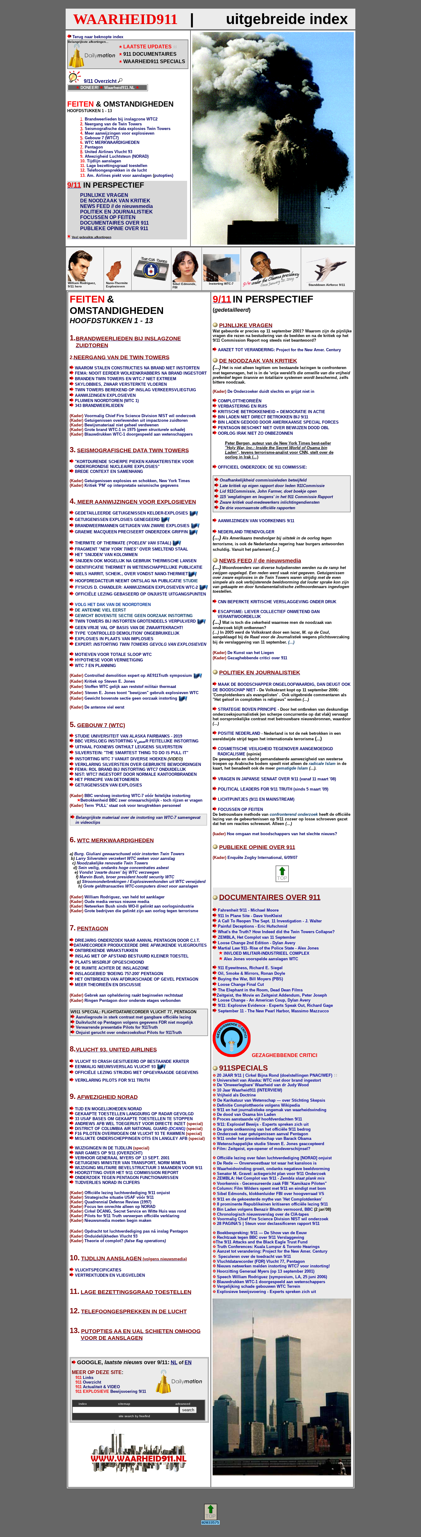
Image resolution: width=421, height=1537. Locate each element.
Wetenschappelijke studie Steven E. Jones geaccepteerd (270, 1143)
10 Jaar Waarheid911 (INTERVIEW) (249, 1090)
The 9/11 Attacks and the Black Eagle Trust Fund (262, 1242)
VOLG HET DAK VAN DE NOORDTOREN (113, 604)
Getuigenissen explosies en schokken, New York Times (137, 480)
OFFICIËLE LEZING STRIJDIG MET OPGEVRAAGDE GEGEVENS (136, 1072)
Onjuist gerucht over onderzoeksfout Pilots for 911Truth (129, 1032)
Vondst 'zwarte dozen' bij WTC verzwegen (119, 872)
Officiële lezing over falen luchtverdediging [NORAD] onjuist (274, 1158)
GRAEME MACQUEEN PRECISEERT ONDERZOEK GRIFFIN (131, 532)
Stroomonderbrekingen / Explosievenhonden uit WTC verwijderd (144, 881)
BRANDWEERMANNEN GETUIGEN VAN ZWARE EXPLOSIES (133, 525)
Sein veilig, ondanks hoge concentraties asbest (123, 867)
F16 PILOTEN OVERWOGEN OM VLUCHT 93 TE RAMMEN (130, 1133)
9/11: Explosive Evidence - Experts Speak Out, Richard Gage (275, 1005)
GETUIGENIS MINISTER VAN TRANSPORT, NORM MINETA (130, 1163)
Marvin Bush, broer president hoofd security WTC (127, 877)
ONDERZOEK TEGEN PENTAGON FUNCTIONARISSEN (126, 1177)
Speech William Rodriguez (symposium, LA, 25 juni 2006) (272, 1277)
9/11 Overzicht (100, 81)
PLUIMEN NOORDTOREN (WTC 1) (107, 400)
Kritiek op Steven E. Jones (109, 681)
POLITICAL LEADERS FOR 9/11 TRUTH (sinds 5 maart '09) (273, 789)
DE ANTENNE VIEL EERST (100, 610)
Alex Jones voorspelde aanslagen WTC (261, 959)
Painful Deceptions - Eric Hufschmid (252, 926)
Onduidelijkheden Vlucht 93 (110, 1236)
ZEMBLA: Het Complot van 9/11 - (270, 1178)
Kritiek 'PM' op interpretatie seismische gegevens (131, 485)
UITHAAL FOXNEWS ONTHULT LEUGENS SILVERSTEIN (128, 747)
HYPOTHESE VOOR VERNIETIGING (109, 660)
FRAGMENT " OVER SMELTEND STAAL (131, 549)
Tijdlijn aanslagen (104, 161)
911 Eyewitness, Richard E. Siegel (250, 968)
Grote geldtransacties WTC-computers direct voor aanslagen (140, 886)
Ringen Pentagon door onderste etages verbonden (132, 1000)
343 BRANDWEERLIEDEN (99, 405)
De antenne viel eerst (104, 707)
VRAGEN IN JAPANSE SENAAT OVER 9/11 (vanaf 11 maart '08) (277, 779)
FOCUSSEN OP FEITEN (108, 217)
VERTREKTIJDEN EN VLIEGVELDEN (110, 1275)
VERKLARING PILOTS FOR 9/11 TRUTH (112, 1080)
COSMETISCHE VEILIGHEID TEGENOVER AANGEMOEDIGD (275, 748)
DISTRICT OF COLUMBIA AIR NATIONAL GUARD (130, 1128)
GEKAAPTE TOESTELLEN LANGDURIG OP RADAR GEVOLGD (134, 1114)
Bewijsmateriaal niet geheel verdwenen (121, 425)
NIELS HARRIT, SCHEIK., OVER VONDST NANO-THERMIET (131, 573)
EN (188, 1362)
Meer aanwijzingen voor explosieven (119, 133)
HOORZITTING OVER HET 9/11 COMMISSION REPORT (126, 1172)
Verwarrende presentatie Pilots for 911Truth (117, 1027)
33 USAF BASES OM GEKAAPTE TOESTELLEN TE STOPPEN (134, 1118)
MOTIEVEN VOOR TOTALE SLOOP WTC (113, 654)
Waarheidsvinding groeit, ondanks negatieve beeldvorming (273, 1168)
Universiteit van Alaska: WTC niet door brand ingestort (268, 1080)
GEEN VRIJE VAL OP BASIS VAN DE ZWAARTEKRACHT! (129, 627)
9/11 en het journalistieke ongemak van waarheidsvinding (271, 1110)
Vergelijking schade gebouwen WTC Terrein (258, 1286)
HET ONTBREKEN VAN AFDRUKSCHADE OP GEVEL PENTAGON (136, 979)
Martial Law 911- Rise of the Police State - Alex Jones (268, 948)
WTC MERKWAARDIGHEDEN (112, 142)
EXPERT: (140, 644)
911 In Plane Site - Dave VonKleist (250, 915)
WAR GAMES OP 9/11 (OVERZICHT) (108, 1153)
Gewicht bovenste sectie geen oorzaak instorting (130, 698)
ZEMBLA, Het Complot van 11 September (257, 937)
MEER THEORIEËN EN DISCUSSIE (108, 984)
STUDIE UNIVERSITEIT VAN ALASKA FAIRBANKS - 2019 (128, 736)
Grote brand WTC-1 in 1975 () (134, 429)
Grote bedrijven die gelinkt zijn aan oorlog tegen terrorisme (141, 911)
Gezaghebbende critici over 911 (257, 658)
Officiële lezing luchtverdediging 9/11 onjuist (127, 1192)
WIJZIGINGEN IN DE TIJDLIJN (103, 1148)
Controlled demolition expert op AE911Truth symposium (138, 675)
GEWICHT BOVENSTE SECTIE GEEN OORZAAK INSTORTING (134, 615)
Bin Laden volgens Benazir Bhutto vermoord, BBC (265, 1209)
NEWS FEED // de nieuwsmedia (116, 206)
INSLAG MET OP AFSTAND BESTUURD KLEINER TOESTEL (132, 956)
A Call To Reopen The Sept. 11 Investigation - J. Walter (270, 921)
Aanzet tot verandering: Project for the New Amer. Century (272, 1251)
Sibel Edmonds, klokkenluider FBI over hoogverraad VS (270, 1193)
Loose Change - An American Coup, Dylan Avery (264, 1000)
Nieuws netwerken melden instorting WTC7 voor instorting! (273, 1266)
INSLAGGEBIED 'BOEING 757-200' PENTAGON (119, 973)
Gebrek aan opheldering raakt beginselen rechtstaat (133, 995)
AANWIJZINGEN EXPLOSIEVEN (105, 395)
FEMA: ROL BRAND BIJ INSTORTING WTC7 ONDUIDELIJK (130, 769)
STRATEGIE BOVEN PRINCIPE (247, 709)
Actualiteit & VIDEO (98, 1387)
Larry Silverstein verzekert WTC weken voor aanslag (125, 858)
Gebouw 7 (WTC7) (102, 138)
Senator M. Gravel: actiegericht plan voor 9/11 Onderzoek (271, 1173)
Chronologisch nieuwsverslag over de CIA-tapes (263, 1214)
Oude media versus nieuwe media (116, 901)
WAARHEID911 (125, 19)
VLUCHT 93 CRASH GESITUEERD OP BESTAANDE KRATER (132, 1061)
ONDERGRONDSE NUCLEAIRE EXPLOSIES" (117, 466)
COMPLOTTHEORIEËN (239, 401)
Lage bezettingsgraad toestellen (117, 165)
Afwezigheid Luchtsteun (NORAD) (117, 156)
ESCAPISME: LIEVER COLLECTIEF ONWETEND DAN (269, 611)
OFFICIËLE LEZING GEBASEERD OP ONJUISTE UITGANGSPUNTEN (140, 594)
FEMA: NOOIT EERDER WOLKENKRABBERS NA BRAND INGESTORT (141, 373)
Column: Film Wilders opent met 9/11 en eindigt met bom (271, 1188)
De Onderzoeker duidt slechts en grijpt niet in (270, 391)
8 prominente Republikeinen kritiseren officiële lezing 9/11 (272, 1204)
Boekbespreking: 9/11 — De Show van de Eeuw (261, 1232)
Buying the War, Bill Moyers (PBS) (250, 979)
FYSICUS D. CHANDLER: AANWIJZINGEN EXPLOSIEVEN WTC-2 (136, 587)
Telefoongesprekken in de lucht (117, 170)
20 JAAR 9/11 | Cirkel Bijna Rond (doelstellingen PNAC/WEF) (274, 1075)
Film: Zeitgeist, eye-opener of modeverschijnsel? (263, 1148)
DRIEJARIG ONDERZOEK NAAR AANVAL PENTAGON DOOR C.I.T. (137, 940)
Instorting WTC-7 (221, 283)
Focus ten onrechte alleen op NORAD (119, 1206)
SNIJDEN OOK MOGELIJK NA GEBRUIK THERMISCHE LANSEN (135, 561)
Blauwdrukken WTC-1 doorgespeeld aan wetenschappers (138, 434)
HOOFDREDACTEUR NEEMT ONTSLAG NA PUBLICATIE (128, 581)
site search (126, 1416)
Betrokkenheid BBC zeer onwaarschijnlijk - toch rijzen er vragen (141, 800)
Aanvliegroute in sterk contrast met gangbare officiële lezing (133, 1017)
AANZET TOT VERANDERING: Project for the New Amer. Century (279, 350)
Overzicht (91, 1382)
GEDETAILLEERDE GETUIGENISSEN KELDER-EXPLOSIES (131, 513)
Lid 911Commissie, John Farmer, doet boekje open (268, 491)
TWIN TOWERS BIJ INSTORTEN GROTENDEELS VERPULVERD (135, 621)
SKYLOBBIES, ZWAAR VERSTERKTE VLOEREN (121, 384)
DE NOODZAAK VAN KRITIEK (115, 200)
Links (82, 1377)
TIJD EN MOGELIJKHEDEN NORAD (108, 1109)
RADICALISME (231, 754)
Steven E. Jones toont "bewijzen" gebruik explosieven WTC (141, 692)
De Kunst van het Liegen (250, 652)
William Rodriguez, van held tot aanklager (124, 897)
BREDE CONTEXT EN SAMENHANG (109, 471)
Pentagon (94, 147)
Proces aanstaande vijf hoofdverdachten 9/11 (259, 1119)
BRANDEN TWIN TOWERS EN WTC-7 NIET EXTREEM (125, 378)
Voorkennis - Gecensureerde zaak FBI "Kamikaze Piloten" (272, 1183)
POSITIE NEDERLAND (239, 733)
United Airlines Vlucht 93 (108, 151)
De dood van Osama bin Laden (246, 1114)
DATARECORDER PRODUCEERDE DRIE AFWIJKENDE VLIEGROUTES (140, 945)
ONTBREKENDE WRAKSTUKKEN (106, 950)
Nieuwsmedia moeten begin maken (117, 1220)
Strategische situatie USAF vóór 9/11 (119, 1197)
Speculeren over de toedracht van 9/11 (254, 1256)
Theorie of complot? (125, 1240)
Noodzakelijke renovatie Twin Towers (112, 863)
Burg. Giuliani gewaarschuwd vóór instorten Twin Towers (129, 854)
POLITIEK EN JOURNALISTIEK (116, 211)
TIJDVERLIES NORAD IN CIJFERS (107, 1182)
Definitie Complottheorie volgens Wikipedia (258, 1105)
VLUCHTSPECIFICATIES (98, 1270)
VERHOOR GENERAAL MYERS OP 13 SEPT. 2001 (122, 1158)
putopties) (163, 175)
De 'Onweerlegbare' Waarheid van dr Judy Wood (262, 1085)
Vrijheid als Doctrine (236, 1095)
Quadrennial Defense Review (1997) (117, 1202)
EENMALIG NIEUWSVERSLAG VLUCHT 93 (115, 1066)
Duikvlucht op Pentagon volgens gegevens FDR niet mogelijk (134, 1022)
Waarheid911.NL (119, 87)
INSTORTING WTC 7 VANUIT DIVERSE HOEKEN (120, 759)
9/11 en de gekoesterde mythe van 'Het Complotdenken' (269, 1199)
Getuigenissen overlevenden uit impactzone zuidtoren (136, 420)
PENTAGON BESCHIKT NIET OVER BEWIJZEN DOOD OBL (273, 427)
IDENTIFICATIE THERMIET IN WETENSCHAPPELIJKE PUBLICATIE (138, 567)
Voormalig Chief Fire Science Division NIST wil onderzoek (140, 415)
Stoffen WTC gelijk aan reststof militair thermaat (130, 686)
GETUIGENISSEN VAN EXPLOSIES (108, 785)
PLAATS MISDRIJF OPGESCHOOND (109, 962)
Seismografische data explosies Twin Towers (127, 128)
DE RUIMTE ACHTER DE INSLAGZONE (112, 968)
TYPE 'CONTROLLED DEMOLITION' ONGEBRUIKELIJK (127, 633)
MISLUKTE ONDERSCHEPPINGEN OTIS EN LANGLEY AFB (131, 1138)
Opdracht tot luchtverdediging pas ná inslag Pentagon (136, 1231)
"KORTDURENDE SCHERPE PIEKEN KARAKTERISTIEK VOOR (134, 461)
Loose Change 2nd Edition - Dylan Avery (256, 943)
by (142, 1416)
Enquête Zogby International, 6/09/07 (262, 857)
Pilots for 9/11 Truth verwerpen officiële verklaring (131, 1216)
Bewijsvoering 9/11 (114, 1391)
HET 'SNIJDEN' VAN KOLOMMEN (106, 554)
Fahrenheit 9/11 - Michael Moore (248, 910)
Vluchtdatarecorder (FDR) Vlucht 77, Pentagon (261, 1261)
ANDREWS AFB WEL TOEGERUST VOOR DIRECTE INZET (130, 1123)
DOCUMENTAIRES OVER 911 (114, 223)
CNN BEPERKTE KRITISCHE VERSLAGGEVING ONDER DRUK (277, 602)
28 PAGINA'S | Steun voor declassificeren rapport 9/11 (268, 1223)
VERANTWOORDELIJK (239, 616)
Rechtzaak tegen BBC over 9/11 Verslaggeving (260, 1237)
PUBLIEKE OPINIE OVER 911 (114, 228)
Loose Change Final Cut (241, 984)
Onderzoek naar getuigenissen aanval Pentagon (262, 1134)
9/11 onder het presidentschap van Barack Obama (263, 1138)
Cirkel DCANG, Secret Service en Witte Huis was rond (135, 1211)
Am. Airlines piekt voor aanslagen (120, 175)
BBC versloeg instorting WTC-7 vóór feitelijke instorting (137, 795)
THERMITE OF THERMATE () (123, 543)
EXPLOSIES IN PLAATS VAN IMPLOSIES (114, 638)
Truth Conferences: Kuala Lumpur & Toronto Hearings (268, 1246)
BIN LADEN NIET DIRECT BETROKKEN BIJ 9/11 (262, 417)
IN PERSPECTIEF (113, 185)
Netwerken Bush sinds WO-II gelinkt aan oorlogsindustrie (139, 906)
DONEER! (89, 87)
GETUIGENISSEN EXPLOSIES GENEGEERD (117, 519)
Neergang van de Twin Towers (113, 124)
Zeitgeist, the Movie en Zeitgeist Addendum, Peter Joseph (272, 995)
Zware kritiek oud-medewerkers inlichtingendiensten (270, 502)
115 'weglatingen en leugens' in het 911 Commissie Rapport (276, 496)
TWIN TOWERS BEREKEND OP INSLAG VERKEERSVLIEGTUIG (135, 390)
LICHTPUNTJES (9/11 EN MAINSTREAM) (256, 799)
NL (174, 1362)
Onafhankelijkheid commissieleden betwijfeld (263, 480)
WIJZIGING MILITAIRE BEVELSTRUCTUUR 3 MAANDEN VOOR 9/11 (138, 1167)
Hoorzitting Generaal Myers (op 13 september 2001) (265, 1271)
